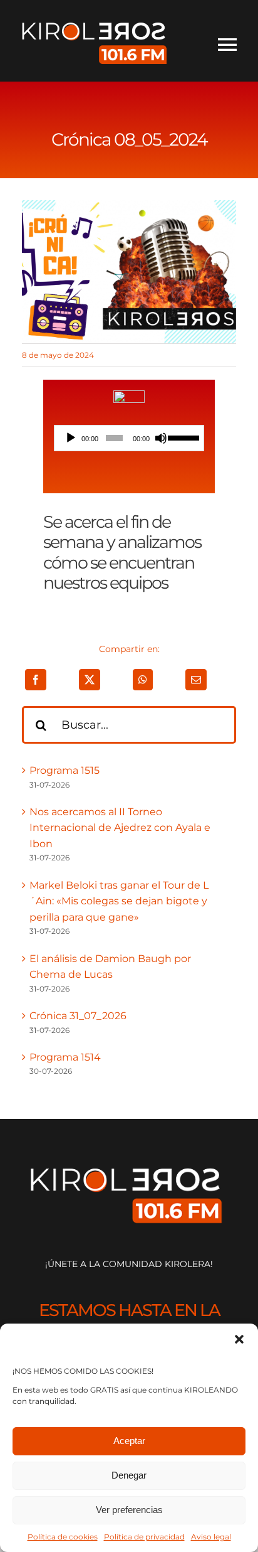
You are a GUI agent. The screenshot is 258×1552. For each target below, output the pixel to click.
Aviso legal (211, 1536)
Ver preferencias (129, 1509)
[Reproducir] (70, 438)
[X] (89, 679)
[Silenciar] (161, 438)
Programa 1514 (65, 1057)
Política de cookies (63, 1536)
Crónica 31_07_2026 (77, 1016)
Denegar (129, 1475)
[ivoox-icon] (129, 395)
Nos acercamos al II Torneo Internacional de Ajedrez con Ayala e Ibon (119, 828)
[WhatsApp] (143, 679)
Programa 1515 (64, 770)
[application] (129, 438)
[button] (239, 1339)
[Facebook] (35, 679)
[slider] (182, 436)
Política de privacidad (144, 1536)
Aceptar (129, 1440)
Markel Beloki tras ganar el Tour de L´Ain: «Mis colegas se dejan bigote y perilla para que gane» (119, 901)
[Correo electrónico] (196, 679)
